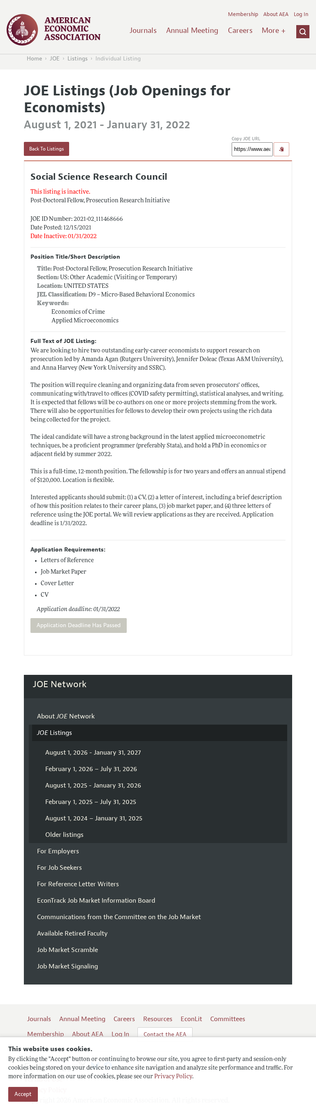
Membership (243, 14)
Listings (77, 58)
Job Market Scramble (67, 950)
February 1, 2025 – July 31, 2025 (90, 802)
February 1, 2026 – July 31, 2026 (91, 769)
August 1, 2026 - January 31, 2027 (93, 752)
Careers (240, 30)
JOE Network (60, 684)
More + (274, 30)
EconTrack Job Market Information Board (96, 901)
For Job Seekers (59, 868)
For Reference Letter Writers (78, 884)
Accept (23, 1094)
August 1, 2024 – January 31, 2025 (93, 818)
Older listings (64, 835)
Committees (227, 1019)
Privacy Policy (173, 1077)
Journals (143, 30)
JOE (55, 58)
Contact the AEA (165, 1034)
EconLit (191, 1019)
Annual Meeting (192, 30)
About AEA (275, 14)
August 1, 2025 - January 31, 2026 (93, 785)
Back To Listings (46, 149)
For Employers (58, 851)
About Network (66, 716)
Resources (157, 1019)
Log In (301, 14)
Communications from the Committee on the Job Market (119, 917)
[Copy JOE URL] (281, 149)
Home (34, 58)
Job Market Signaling (67, 966)
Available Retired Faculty (72, 933)
